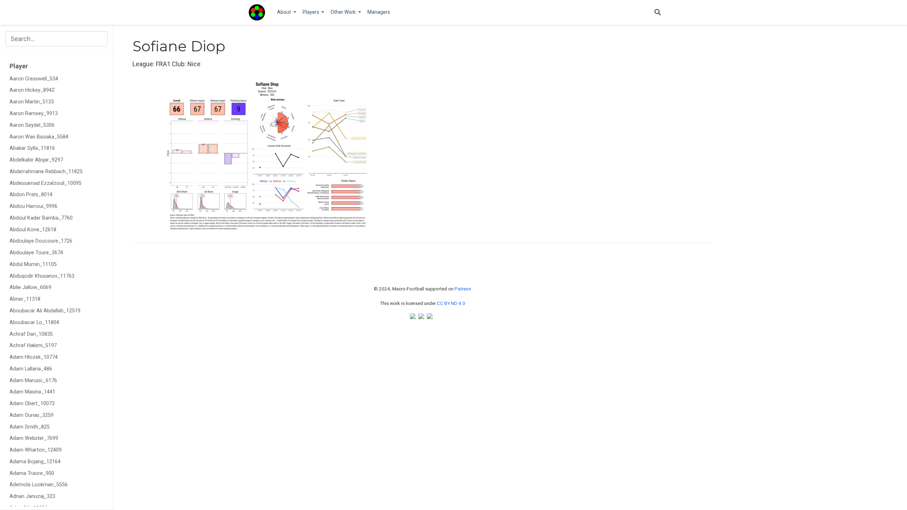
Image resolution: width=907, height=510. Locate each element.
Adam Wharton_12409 (36, 450)
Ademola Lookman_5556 (39, 485)
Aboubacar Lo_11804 (34, 322)
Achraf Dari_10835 (31, 334)
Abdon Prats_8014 (31, 195)
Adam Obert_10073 (32, 404)
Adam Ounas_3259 (31, 415)
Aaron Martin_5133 (32, 102)
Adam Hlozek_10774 (34, 357)
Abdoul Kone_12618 (33, 230)
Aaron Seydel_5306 (32, 125)
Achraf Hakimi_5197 (33, 345)
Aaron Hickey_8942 (32, 90)
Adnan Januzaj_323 (32, 496)
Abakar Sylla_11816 (32, 148)
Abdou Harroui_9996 (33, 206)
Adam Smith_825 (30, 427)
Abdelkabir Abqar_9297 (36, 160)
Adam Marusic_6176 (33, 381)
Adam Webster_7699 (34, 438)
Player (19, 66)
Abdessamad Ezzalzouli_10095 (45, 183)
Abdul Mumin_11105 (33, 264)
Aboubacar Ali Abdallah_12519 (45, 311)
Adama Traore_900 (32, 473)
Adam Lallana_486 (31, 369)
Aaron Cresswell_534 (34, 79)
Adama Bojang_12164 (35, 462)
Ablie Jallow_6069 (30, 287)
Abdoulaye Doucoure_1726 (41, 241)
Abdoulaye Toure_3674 (36, 253)
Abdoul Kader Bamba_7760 (41, 218)
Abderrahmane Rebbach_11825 (46, 172)
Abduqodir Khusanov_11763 (42, 276)
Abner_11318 (25, 299)
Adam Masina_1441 (32, 392)
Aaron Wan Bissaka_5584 (39, 137)
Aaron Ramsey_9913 (34, 113)
